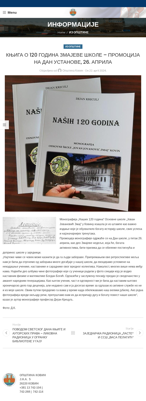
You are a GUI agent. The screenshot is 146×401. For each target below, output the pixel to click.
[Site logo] (73, 12)
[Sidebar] (4, 124)
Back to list (73, 332)
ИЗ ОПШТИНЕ (79, 32)
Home (61, 32)
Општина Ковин (72, 70)
